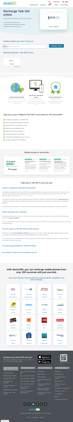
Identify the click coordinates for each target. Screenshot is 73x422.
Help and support (59, 374)
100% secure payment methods (60, 384)
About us (57, 396)
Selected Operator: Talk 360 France (18, 53)
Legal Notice (35, 417)
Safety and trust (59, 381)
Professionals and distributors (62, 388)
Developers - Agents (61, 391)
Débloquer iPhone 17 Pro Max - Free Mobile (44, 389)
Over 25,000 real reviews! (61, 399)
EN (67, 2)
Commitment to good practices (60, 377)
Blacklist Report (41, 374)
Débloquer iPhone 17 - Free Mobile (45, 393)
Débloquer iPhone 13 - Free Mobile (45, 384)
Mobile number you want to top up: (18, 41)
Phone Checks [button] (64, 4)
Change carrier (17, 66)
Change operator (24, 195)
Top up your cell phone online (36, 96)
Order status (58, 371)
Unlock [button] (56, 4)
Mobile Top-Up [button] (33, 4)
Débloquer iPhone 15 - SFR (45, 380)
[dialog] (5, 421)
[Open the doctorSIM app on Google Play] (44, 362)
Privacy (29, 417)
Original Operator (42, 377)
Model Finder (41, 371)
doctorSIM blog (58, 393)
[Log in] (63, 1)
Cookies (42, 417)
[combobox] (6, 46)
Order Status (56, 1)
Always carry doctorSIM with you (17, 357)
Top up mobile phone (55, 97)
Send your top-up (56, 46)
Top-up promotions (8, 373)
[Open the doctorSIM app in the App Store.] (44, 357)
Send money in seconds (16, 97)
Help (49, 1)
